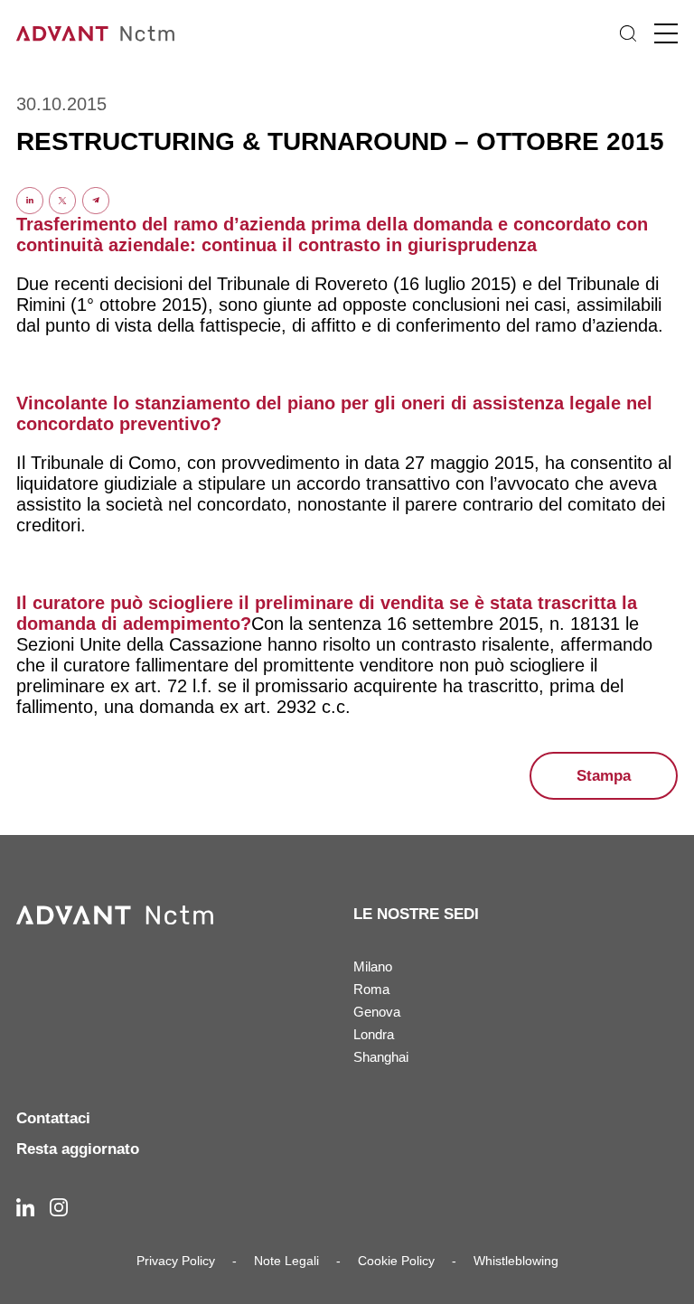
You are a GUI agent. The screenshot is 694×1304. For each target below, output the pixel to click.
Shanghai (380, 1057)
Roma (371, 989)
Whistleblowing (516, 1260)
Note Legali (286, 1260)
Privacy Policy (175, 1260)
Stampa (604, 775)
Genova (376, 1011)
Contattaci (53, 1118)
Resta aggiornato (77, 1149)
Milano (372, 966)
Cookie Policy (396, 1260)
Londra (373, 1034)
